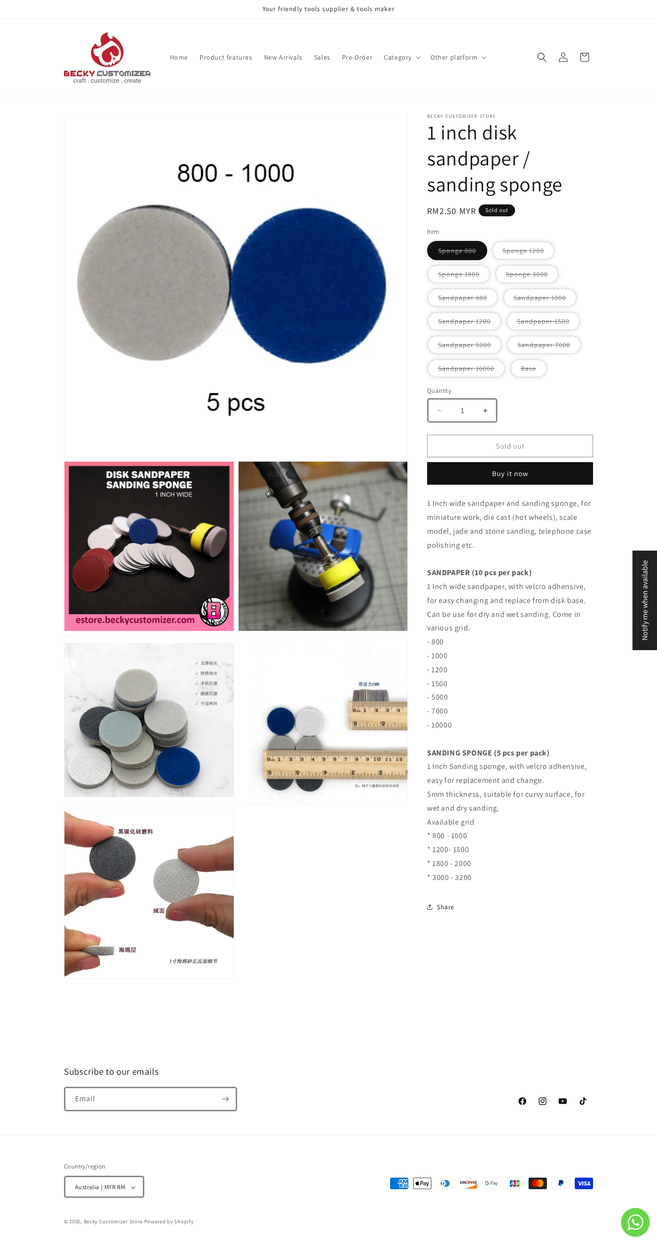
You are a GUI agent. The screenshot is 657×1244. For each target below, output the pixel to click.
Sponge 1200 (529, 253)
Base (534, 371)
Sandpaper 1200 (470, 323)
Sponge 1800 (464, 276)
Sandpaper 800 (468, 300)
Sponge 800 (462, 253)
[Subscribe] (225, 1099)
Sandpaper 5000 (470, 347)
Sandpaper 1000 (545, 300)
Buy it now (510, 473)
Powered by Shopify (169, 1222)
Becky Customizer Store (113, 1222)
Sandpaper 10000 (471, 371)
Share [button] (446, 907)
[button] (401, 57)
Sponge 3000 (532, 276)
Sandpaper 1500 (549, 323)
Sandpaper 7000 (549, 347)
